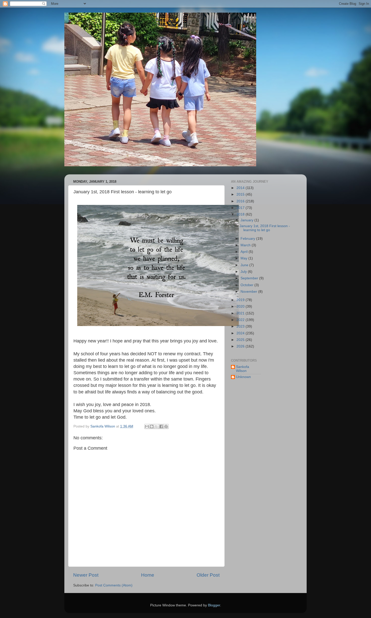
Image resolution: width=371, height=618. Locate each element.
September (250, 278)
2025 (241, 340)
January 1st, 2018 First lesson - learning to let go (265, 228)
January (247, 220)
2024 (241, 333)
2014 (241, 188)
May (244, 258)
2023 (241, 326)
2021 (241, 313)
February (248, 238)
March (246, 245)
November (249, 291)
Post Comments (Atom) (113, 585)
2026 (241, 346)
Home (147, 575)
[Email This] (146, 426)
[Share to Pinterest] (166, 426)
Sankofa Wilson (242, 369)
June (245, 265)
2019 (241, 300)
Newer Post (85, 575)
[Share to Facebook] (161, 426)
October (247, 285)
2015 (241, 194)
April (245, 252)
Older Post (208, 575)
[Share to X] (156, 426)
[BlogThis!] (151, 426)
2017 (241, 208)
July (244, 272)
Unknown (243, 377)
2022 (241, 320)
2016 (241, 201)
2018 (241, 214)
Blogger (214, 605)
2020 (241, 306)
